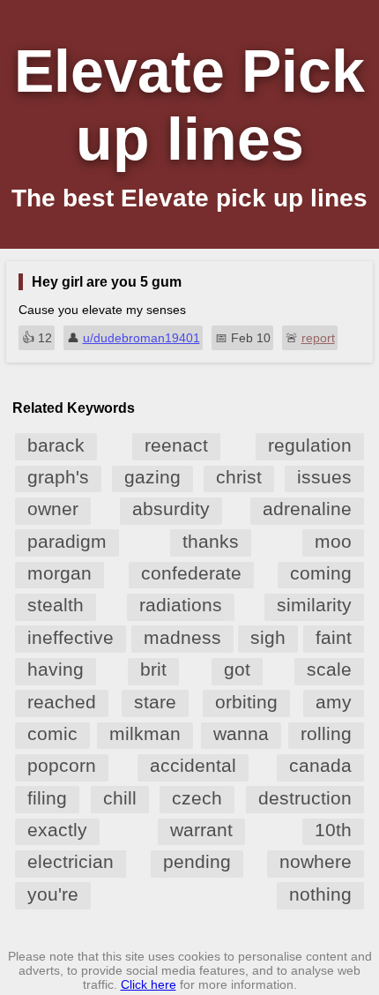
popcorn (61, 765)
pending (197, 861)
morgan (59, 573)
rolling (326, 733)
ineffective (70, 637)
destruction (305, 798)
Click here (148, 984)
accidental (193, 765)
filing (47, 798)
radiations (180, 605)
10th (333, 829)
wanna (241, 733)
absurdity (171, 508)
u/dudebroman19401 (141, 338)
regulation (310, 445)
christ (239, 477)
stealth (55, 605)
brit (153, 669)
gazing (152, 477)
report (318, 338)
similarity (314, 605)
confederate (191, 573)
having (55, 669)
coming (321, 573)
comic (52, 733)
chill (120, 798)
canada (320, 765)
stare (155, 702)
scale (329, 669)
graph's (58, 477)
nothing (320, 894)
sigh (268, 637)
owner (52, 508)
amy (334, 702)
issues (324, 477)
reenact (176, 445)
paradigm (67, 541)
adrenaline (307, 508)
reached (61, 702)
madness (182, 637)
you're (52, 894)
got (237, 669)
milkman (145, 733)
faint (334, 637)
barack (56, 445)
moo (333, 541)
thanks (210, 541)
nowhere (315, 861)
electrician (70, 861)
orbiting (246, 702)
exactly (57, 829)
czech (197, 798)
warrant (201, 829)
